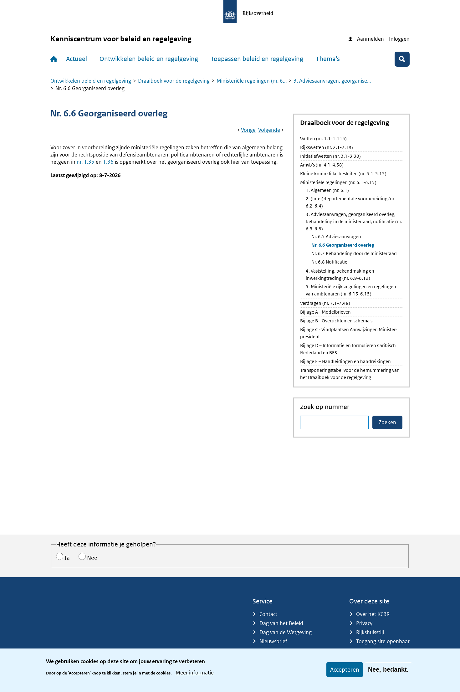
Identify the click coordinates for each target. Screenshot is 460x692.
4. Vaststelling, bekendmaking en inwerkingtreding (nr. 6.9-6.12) (340, 274)
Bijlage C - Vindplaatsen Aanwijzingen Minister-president (348, 333)
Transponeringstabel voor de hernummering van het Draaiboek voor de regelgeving (350, 373)
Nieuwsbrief (273, 641)
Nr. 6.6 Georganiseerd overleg (342, 245)
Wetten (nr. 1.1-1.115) (323, 138)
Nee (92, 557)
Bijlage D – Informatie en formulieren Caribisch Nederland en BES (348, 349)
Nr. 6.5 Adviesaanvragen (336, 236)
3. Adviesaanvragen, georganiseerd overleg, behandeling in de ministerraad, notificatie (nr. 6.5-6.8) (354, 221)
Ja (67, 557)
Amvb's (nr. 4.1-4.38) (322, 165)
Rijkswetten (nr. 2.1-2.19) (326, 147)
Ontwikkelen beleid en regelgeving (149, 59)
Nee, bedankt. (388, 669)
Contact (268, 614)
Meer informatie (195, 672)
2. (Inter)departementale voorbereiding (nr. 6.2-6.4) (350, 202)
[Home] (55, 59)
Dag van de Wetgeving (285, 632)
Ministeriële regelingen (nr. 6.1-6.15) (338, 182)
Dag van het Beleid (281, 623)
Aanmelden (370, 38)
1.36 (108, 161)
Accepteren (344, 669)
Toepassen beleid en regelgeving (257, 59)
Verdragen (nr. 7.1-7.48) (325, 303)
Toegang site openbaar (383, 641)
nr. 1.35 (86, 161)
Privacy (364, 623)
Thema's (328, 59)
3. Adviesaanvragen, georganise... (332, 80)
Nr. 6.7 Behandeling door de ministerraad (354, 253)
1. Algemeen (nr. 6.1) (327, 190)
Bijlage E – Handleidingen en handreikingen (345, 361)
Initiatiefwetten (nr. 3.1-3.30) (330, 156)
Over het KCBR (373, 614)
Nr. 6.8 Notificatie (329, 262)
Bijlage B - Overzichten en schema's (336, 321)
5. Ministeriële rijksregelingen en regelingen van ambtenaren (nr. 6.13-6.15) (351, 290)
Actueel (76, 59)
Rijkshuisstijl (370, 632)
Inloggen (399, 38)
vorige (248, 129)
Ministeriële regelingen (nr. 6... (252, 80)
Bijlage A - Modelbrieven (325, 312)
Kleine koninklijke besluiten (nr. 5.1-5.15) (343, 174)
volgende (269, 129)
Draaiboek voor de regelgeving (174, 80)
